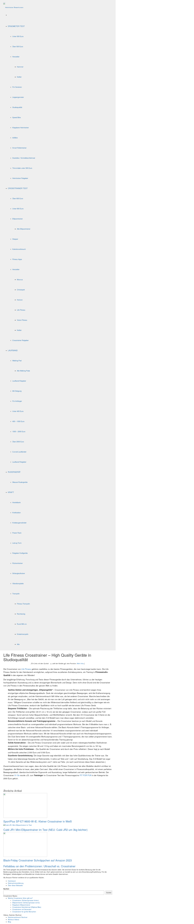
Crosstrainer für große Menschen (24, 911)
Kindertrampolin (22, 634)
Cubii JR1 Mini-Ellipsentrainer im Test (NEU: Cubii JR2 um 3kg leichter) (45, 830)
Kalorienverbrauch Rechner (17, 917)
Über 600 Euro (17, 198)
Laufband (13, 350)
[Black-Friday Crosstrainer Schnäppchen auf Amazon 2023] (25, 844)
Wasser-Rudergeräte (20, 482)
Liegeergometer (18, 97)
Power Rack (16, 533)
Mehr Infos (80, 663)
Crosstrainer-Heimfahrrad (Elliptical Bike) (26, 907)
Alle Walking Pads (23, 370)
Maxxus (20, 279)
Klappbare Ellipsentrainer (21, 905)
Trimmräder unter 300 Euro (22, 168)
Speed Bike (16, 117)
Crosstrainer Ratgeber (20, 340)
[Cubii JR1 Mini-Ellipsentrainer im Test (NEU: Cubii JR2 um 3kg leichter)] (17, 825)
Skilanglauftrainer (18, 573)
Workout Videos (13, 919)
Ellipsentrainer (17, 218)
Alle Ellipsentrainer (23, 229)
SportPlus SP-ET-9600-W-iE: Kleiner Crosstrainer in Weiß (37, 821)
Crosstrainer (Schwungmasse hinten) (25, 900)
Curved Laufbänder (19, 452)
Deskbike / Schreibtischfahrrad (23, 158)
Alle (18, 644)
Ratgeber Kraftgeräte (20, 553)
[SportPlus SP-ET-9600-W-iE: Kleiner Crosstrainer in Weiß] (25, 805)
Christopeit (21, 289)
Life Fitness (21, 310)
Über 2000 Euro (18, 441)
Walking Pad (16, 360)
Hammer (20, 67)
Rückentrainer (17, 563)
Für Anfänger (17, 401)
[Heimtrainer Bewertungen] (13, 5)
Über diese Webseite (15, 885)
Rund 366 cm (22, 624)
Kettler (19, 77)
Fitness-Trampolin (23, 603)
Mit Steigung (16, 391)
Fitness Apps (17, 259)
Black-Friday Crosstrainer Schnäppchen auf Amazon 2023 (37, 860)
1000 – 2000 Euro (18, 431)
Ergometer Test (16, 26)
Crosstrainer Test (18, 188)
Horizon (20, 300)
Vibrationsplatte (18, 583)
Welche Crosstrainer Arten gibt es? (20, 898)
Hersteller (15, 56)
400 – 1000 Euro (18, 421)
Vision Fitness (22, 320)
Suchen (6, 889)
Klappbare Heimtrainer (20, 127)
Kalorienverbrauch (19, 249)
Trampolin (16, 593)
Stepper (15, 239)
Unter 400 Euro (17, 411)
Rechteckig (21, 614)
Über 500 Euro (17, 46)
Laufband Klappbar (19, 381)
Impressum (12, 881)
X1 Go (17, 775)
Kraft (11, 492)
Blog (9, 922)
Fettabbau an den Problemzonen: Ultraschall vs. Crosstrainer (39, 866)
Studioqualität (17, 107)
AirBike (15, 137)
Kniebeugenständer (19, 522)
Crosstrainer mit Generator (21, 909)
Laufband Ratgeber (19, 462)
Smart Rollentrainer (19, 148)
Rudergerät (14, 472)
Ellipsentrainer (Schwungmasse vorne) (26, 902)
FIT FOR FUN (85, 775)
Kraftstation (16, 512)
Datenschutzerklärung (15, 883)
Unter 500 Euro (17, 36)
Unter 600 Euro (17, 208)
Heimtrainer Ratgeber (20, 178)
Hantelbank (16, 502)
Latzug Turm (17, 543)
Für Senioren (17, 87)
